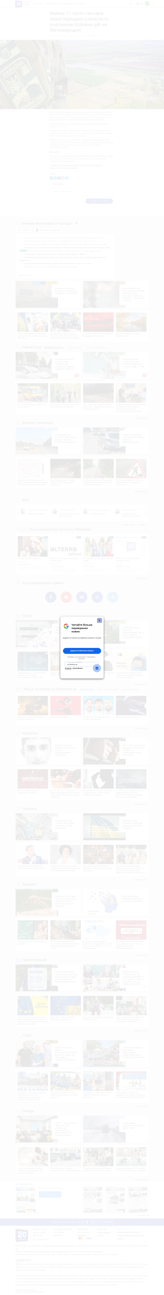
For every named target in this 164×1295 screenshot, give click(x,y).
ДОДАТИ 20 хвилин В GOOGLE (81, 651)
